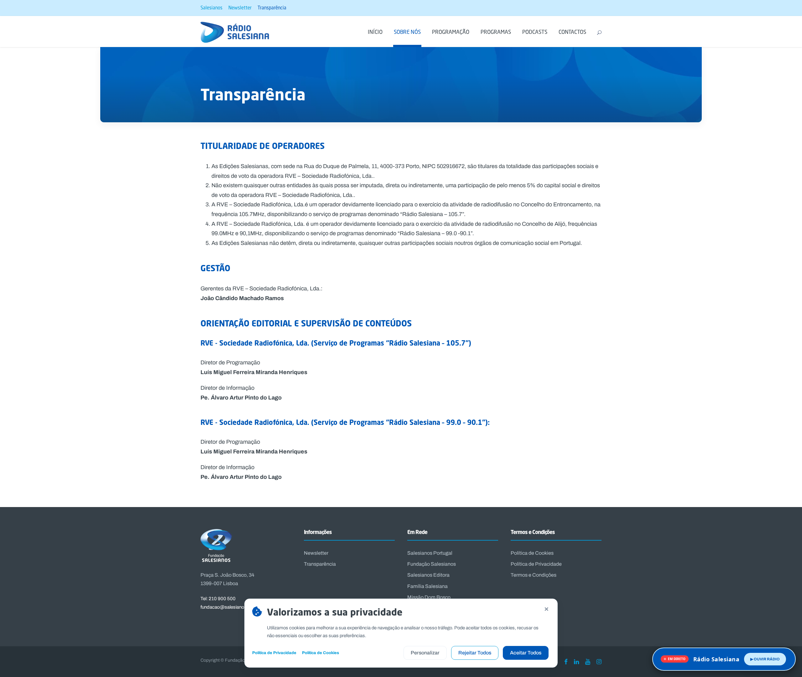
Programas (496, 32)
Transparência (272, 7)
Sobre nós (407, 32)
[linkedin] (576, 662)
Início (375, 32)
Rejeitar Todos (474, 652)
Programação (450, 32)
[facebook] (566, 662)
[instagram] (599, 662)
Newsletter (240, 7)
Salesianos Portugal (429, 553)
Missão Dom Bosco (428, 597)
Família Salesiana (427, 586)
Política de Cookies (532, 553)
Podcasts (534, 32)
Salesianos (211, 7)
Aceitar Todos (525, 652)
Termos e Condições (533, 575)
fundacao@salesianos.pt (226, 607)
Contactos (572, 32)
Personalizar (425, 652)
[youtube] (587, 662)
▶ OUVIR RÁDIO (765, 659)
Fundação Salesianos (431, 564)
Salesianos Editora (428, 575)
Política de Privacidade (536, 564)
